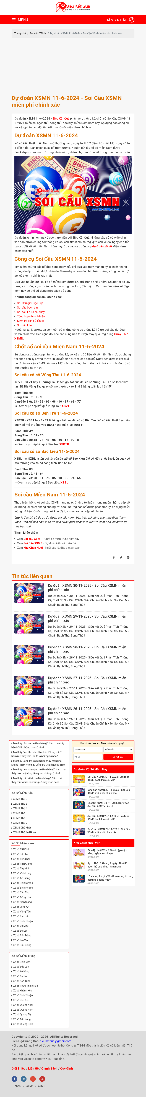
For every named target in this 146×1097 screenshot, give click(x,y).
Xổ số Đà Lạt (20, 930)
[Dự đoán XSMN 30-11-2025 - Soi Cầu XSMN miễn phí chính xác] (29, 593)
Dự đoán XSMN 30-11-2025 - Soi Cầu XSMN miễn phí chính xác (87, 587)
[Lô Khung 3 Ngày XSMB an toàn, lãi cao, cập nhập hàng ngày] (79, 879)
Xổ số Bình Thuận (23, 921)
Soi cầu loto (24, 325)
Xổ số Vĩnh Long (22, 873)
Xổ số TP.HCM (21, 849)
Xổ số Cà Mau (20, 925)
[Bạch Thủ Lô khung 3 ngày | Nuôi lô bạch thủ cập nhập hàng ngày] (79, 865)
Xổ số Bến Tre (20, 854)
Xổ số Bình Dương (23, 882)
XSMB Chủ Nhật (22, 827)
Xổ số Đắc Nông (22, 1019)
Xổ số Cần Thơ (21, 892)
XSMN (29, 1085)
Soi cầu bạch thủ (27, 307)
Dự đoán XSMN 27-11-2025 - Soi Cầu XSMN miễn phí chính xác (87, 680)
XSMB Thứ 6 (20, 818)
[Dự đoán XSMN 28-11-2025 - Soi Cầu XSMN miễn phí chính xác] (29, 654)
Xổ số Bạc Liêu (21, 916)
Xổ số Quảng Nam (23, 1009)
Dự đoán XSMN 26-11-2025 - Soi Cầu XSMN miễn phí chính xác (87, 711)
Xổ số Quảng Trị (22, 1014)
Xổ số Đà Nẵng (21, 971)
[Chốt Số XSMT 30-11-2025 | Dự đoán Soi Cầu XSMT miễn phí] (79, 805)
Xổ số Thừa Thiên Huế (25, 985)
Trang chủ (20, 33)
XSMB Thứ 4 (20, 808)
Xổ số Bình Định (21, 961)
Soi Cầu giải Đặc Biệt (30, 303)
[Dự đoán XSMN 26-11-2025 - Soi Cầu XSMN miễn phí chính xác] (29, 716)
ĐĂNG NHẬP (117, 20)
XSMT (41, 1085)
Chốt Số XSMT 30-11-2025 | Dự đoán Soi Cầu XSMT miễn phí (108, 805)
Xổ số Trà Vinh (21, 940)
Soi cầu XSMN (38, 33)
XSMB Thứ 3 (20, 803)
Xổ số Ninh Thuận (23, 995)
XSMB (18, 1085)
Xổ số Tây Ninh (21, 868)
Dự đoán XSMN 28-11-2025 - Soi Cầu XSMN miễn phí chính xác (87, 649)
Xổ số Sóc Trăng (22, 935)
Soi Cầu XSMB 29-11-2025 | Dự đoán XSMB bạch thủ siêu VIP (108, 818)
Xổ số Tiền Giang (22, 863)
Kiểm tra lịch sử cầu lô (31, 321)
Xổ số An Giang (21, 878)
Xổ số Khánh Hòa (22, 990)
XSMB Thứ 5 (20, 813)
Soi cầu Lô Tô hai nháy (31, 312)
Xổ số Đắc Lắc (21, 966)
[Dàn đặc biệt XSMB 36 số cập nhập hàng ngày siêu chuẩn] (79, 852)
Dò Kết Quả (118, 757)
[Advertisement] (73, 66)
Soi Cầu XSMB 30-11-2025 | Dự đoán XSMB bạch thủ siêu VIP (108, 778)
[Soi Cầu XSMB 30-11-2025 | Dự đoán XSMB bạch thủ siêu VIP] (79, 779)
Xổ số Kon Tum (21, 981)
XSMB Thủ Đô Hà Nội (24, 832)
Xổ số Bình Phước (23, 887)
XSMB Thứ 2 (20, 799)
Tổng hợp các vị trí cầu (31, 316)
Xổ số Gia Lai (20, 976)
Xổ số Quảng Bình (23, 1024)
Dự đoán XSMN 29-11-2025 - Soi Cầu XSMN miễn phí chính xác (87, 618)
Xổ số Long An (21, 906)
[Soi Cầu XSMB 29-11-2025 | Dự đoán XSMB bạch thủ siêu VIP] (79, 818)
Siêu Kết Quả (61, 118)
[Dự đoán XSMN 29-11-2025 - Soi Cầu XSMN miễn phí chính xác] (29, 624)
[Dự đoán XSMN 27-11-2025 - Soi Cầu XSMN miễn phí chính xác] (29, 685)
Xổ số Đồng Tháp (22, 897)
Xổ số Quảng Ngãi (23, 1004)
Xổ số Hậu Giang (22, 945)
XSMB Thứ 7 (20, 822)
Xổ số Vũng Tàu (22, 911)
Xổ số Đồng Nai (21, 859)
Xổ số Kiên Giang (22, 902)
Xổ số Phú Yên (21, 1000)
